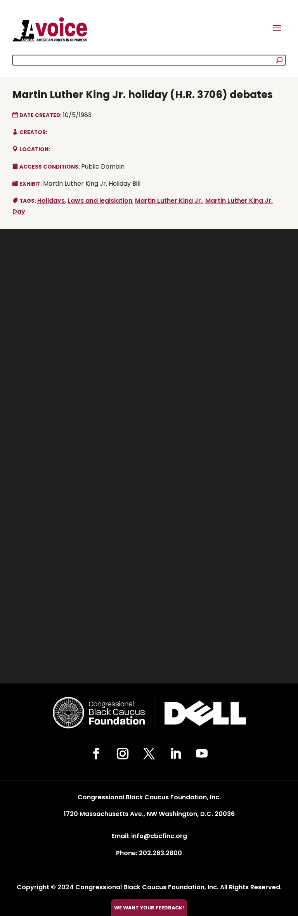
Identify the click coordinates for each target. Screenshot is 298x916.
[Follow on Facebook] (96, 753)
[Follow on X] (149, 753)
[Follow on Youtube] (201, 753)
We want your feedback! (149, 907)
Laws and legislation (100, 200)
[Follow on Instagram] (122, 753)
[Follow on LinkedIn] (175, 753)
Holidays (51, 200)
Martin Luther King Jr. (169, 200)
